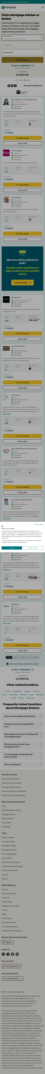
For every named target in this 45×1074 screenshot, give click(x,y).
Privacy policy (39, 524)
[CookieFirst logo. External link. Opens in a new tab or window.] (2, 526)
